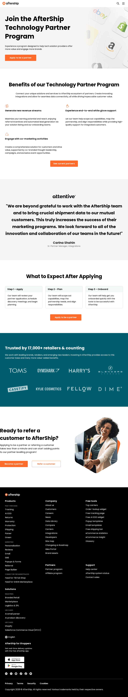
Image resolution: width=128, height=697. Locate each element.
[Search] (118, 3)
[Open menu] (123, 3)
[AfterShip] (11, 3)
